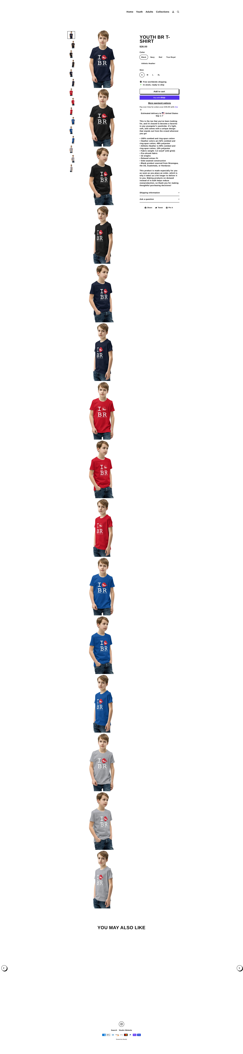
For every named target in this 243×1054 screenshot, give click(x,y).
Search (114, 1030)
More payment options (159, 103)
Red (160, 57)
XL (159, 75)
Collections (162, 11)
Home (130, 11)
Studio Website (125, 1030)
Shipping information (150, 193)
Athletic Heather (148, 63)
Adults (149, 11)
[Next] (239, 968)
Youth (139, 11)
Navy (152, 57)
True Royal (171, 57)
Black (143, 57)
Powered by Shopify (121, 1039)
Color (142, 52)
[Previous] (4, 968)
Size (142, 70)
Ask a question (147, 199)
